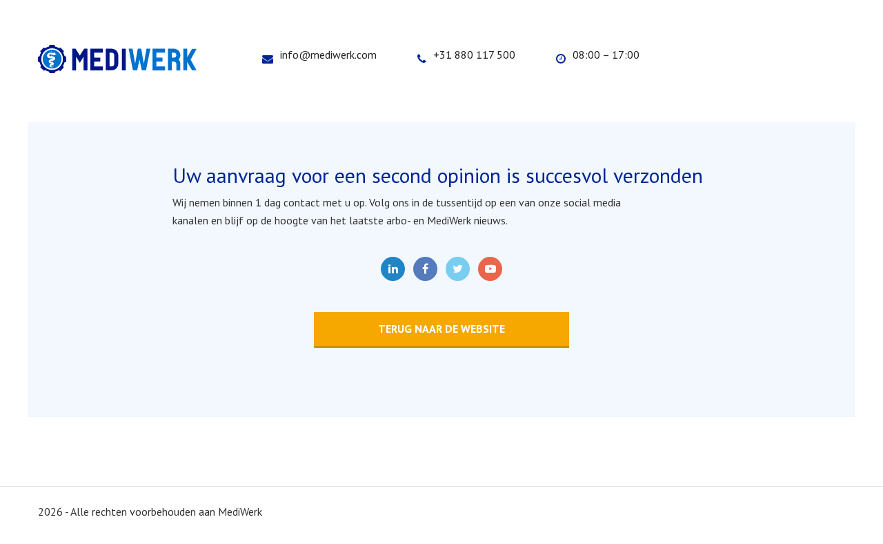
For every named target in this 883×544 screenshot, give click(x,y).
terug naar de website (441, 329)
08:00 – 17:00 (606, 54)
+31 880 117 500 (474, 54)
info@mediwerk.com (328, 54)
